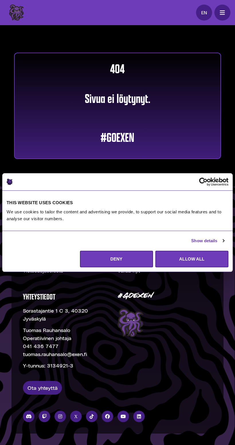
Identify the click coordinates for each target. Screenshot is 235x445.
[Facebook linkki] (107, 416)
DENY (116, 258)
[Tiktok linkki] (91, 416)
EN (204, 12)
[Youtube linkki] (123, 416)
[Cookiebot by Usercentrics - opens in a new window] (203, 182)
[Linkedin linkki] (139, 416)
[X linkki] (76, 416)
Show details (204, 240)
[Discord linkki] (28, 416)
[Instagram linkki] (60, 416)
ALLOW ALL (191, 258)
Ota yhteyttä (43, 388)
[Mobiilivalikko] (222, 13)
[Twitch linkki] (44, 416)
